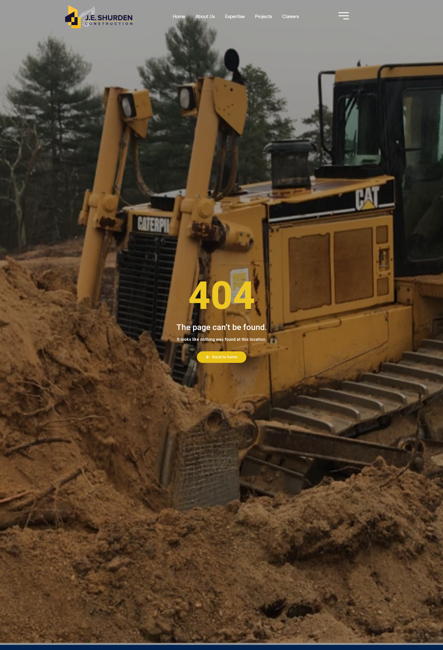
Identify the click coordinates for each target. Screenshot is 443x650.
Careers (290, 16)
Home (179, 16)
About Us (205, 16)
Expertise (235, 16)
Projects (263, 16)
